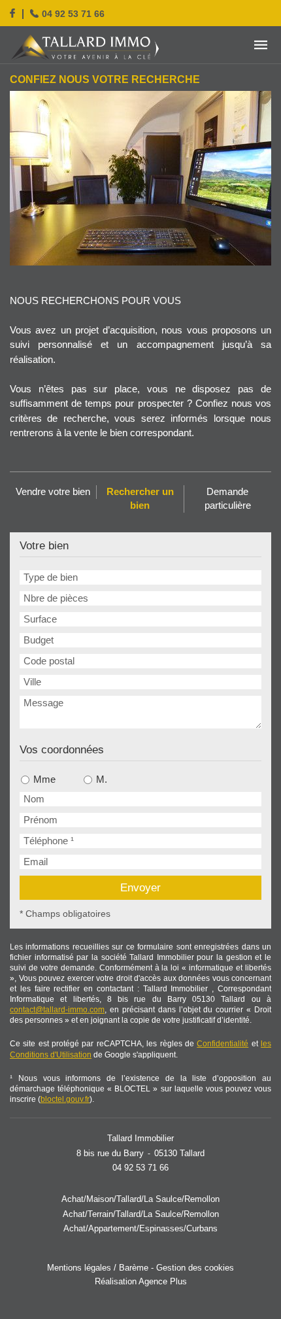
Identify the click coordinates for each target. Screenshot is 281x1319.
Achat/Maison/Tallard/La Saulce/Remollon (140, 1199)
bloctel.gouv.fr (65, 1099)
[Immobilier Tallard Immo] (85, 47)
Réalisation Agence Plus (141, 1282)
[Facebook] (12, 13)
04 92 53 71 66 (73, 14)
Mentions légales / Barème (97, 1268)
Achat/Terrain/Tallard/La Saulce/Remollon (141, 1214)
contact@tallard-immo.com (57, 1010)
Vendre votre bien (53, 491)
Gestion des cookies (195, 1268)
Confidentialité (222, 1044)
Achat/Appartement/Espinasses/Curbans (140, 1228)
